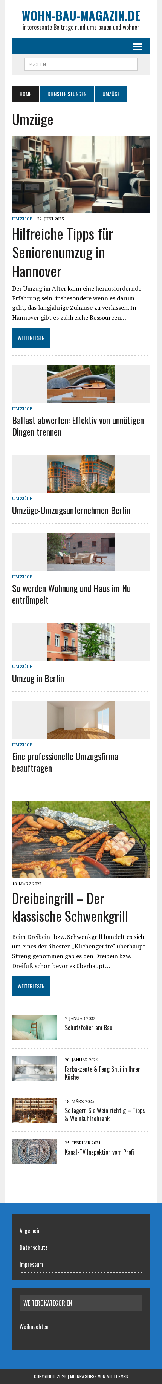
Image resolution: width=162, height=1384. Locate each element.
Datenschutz (33, 1247)
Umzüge (22, 219)
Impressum (31, 1264)
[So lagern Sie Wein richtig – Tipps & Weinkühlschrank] (34, 1117)
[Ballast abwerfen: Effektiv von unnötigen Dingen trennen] (81, 398)
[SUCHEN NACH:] (81, 63)
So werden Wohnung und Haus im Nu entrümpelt (71, 593)
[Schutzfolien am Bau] (34, 1035)
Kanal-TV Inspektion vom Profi (99, 1151)
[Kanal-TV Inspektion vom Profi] (34, 1159)
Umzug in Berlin (38, 678)
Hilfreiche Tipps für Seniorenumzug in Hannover (62, 252)
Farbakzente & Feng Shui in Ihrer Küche (102, 1072)
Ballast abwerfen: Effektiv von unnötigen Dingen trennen (78, 425)
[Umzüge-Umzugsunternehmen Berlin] (81, 488)
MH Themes (117, 1376)
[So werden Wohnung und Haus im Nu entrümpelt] (81, 566)
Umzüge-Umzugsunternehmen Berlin (71, 510)
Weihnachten (34, 1326)
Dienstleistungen (66, 94)
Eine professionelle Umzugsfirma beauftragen (65, 761)
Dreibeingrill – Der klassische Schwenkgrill (70, 906)
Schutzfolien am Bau (88, 1027)
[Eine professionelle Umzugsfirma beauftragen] (81, 734)
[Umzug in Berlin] (81, 656)
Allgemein (30, 1230)
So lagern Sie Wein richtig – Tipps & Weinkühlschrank (105, 1114)
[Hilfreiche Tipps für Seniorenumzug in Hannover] (81, 208)
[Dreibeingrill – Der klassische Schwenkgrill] (81, 873)
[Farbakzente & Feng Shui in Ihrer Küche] (34, 1076)
